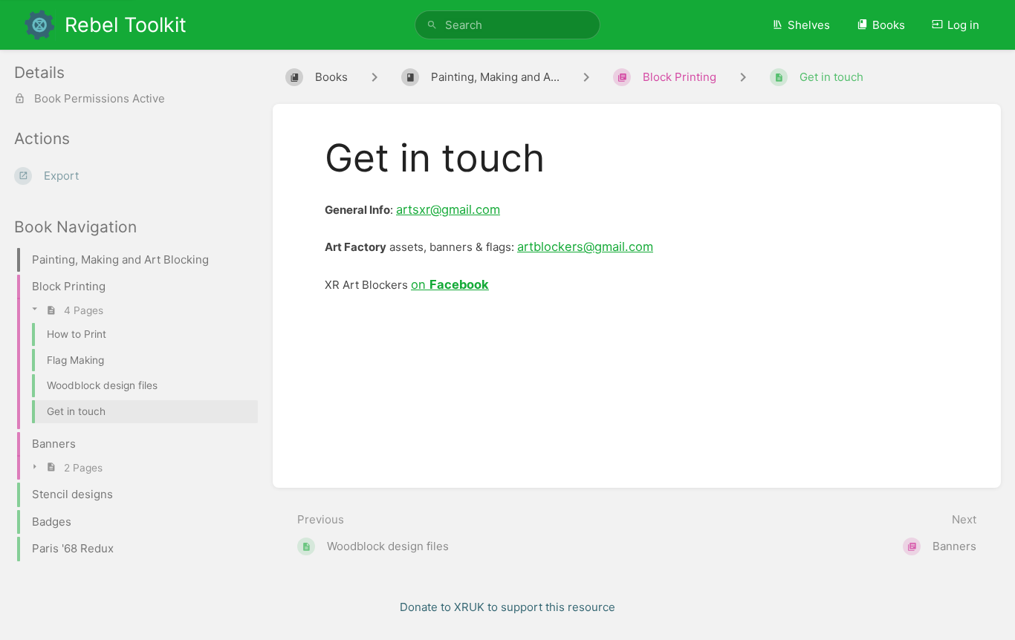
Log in (963, 25)
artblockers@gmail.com (585, 246)
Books (888, 25)
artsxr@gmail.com (448, 209)
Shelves (809, 25)
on (450, 284)
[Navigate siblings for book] (374, 77)
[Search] (432, 25)
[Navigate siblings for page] (743, 77)
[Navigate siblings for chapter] (586, 77)
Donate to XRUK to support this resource (507, 607)
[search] (508, 24)
